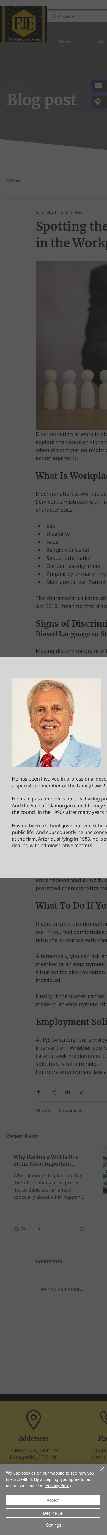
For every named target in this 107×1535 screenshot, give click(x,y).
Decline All (53, 1513)
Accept (53, 1500)
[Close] (99, 1472)
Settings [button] (53, 1525)
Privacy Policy (58, 1485)
